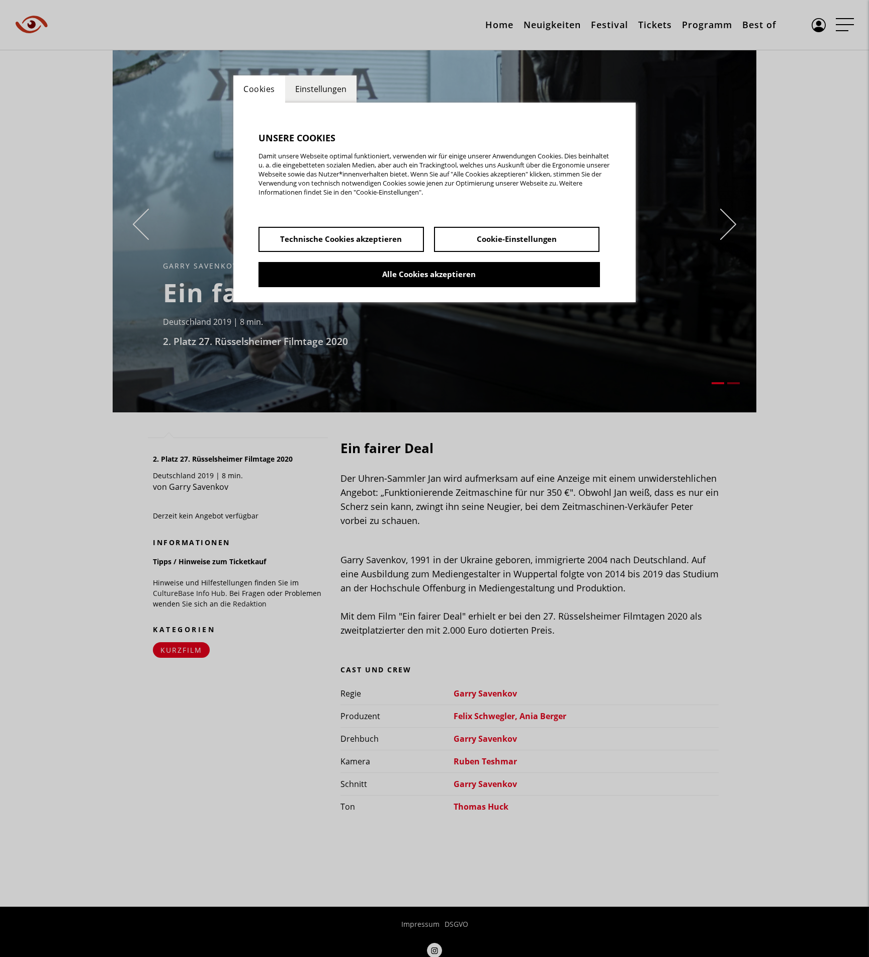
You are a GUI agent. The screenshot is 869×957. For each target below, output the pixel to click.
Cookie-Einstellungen (517, 239)
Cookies (259, 89)
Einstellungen (320, 89)
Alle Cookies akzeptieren (429, 274)
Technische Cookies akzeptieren (341, 239)
